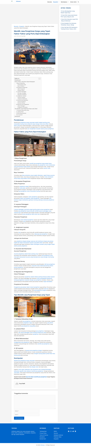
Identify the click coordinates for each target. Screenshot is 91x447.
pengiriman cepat (27, 322)
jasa (24, 221)
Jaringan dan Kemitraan (22, 98)
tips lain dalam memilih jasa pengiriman (36, 376)
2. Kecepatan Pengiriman (21, 87)
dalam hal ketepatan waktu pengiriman (30, 198)
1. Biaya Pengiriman (20, 83)
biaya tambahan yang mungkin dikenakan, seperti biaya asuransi (38, 175)
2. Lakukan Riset (20, 111)
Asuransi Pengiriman (22, 101)
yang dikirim (50, 322)
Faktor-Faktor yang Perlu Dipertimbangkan (25, 81)
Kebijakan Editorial (58, 435)
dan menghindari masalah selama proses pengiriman (40, 128)
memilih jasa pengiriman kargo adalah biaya (41, 163)
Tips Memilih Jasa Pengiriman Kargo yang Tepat (26, 108)
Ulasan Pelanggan (21, 105)
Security (56, 433)
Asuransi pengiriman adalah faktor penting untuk (26, 253)
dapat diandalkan (48, 281)
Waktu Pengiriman (21, 88)
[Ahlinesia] (16, 2)
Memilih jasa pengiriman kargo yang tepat (24, 360)
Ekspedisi (55, 2)
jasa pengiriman (27, 321)
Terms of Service (44, 435)
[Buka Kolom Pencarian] (78, 2)
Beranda (49, 2)
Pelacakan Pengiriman (22, 94)
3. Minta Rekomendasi (21, 113)
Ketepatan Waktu (21, 90)
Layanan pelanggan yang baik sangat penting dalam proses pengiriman (32, 209)
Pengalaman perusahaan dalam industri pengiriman (27, 287)
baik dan (46, 288)
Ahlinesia (42, 445)
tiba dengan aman (34, 367)
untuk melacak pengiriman (27, 219)
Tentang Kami (43, 431)
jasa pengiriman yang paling (28, 326)
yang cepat (22, 188)
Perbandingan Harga (22, 84)
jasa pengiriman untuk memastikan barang (29, 191)
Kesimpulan (17, 116)
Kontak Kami (43, 438)
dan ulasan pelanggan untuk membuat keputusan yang (32, 332)
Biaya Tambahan (21, 86)
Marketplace (64, 2)
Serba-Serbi (73, 2)
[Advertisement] (34, 14)
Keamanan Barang (21, 102)
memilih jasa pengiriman (44, 343)
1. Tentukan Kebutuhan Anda (22, 110)
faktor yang (17, 125)
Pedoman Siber (57, 437)
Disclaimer (42, 437)
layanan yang (47, 168)
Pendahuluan (18, 80)
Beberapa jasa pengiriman (40, 234)
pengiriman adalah (24, 186)
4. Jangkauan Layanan (21, 96)
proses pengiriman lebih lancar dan (31, 214)
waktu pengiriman (32, 196)
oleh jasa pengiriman (50, 264)
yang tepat (16, 372)
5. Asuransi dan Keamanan (22, 100)
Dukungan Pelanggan (22, 93)
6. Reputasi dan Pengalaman (22, 104)
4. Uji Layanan (19, 114)
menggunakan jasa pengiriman (21, 342)
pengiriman (35, 334)
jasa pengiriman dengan (40, 290)
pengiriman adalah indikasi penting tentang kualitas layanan (40, 276)
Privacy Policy (43, 433)
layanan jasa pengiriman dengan (34, 350)
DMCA (55, 431)
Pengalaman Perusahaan (23, 107)
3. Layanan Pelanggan (21, 91)
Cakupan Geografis (21, 97)
